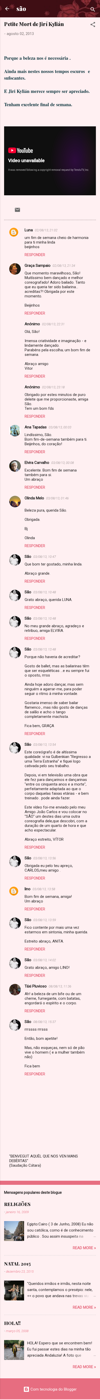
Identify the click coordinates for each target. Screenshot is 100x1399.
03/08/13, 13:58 (44, 889)
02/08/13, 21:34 (64, 266)
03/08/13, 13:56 (44, 858)
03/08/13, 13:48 (44, 649)
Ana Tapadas (36, 427)
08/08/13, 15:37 (44, 1022)
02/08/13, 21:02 (46, 230)
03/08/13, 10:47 (44, 557)
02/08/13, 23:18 (53, 387)
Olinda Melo (34, 498)
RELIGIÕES (17, 1204)
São (28, 556)
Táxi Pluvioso (36, 986)
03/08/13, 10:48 (44, 592)
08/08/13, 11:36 (60, 986)
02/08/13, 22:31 (53, 324)
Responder (35, 255)
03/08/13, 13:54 (44, 744)
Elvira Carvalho (37, 462)
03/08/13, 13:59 (44, 920)
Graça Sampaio (38, 265)
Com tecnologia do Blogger (53, 1389)
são (21, 9)
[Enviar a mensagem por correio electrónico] (17, 211)
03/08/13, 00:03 (60, 427)
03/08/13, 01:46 (57, 498)
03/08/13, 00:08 (62, 463)
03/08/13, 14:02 (44, 960)
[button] (93, 25)
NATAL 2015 (17, 1264)
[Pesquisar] (93, 10)
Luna (29, 230)
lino (28, 889)
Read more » (84, 1248)
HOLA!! (12, 1323)
